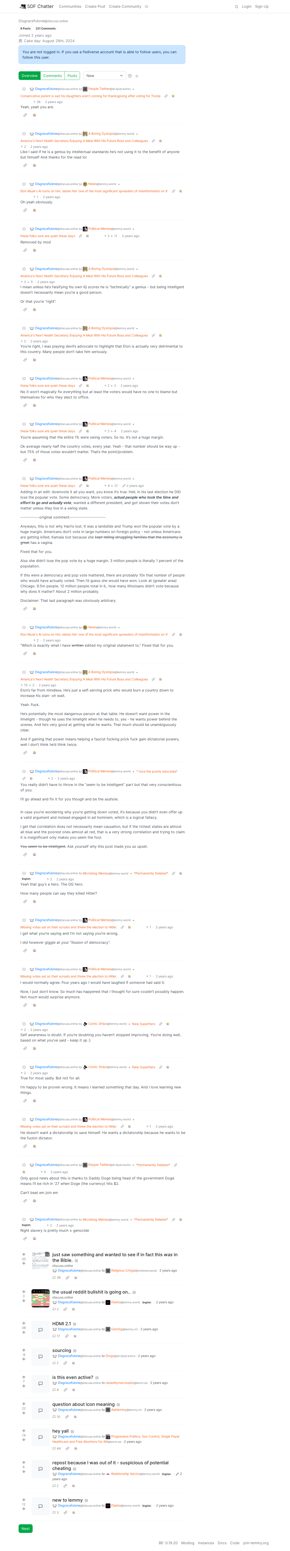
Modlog (187, 1543)
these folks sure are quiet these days (47, 236)
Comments (52, 75)
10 (58, 1417)
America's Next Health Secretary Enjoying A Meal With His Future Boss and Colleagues (84, 141)
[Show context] (166, 95)
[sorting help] (130, 75)
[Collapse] (24, 88)
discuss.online (62, 1266)
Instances (206, 1543)
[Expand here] (40, 1261)
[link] (173, 95)
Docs (222, 1543)
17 (58, 1336)
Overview (30, 75)
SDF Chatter (40, 6)
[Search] (236, 6)
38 (59, 1277)
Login (246, 6)
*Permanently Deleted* (151, 873)
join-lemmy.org (256, 1543)
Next (26, 1528)
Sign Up (262, 6)
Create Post (95, 6)
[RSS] (136, 75)
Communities (70, 6)
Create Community (125, 6)
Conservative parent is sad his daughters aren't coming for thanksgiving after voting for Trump (90, 96)
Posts (72, 75)
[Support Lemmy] (146, 6)
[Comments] (40, 1330)
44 (59, 1448)
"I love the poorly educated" (157, 771)
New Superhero (143, 1024)
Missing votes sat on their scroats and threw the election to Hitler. (68, 927)
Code (234, 1543)
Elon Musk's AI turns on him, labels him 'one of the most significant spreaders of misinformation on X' (94, 191)
